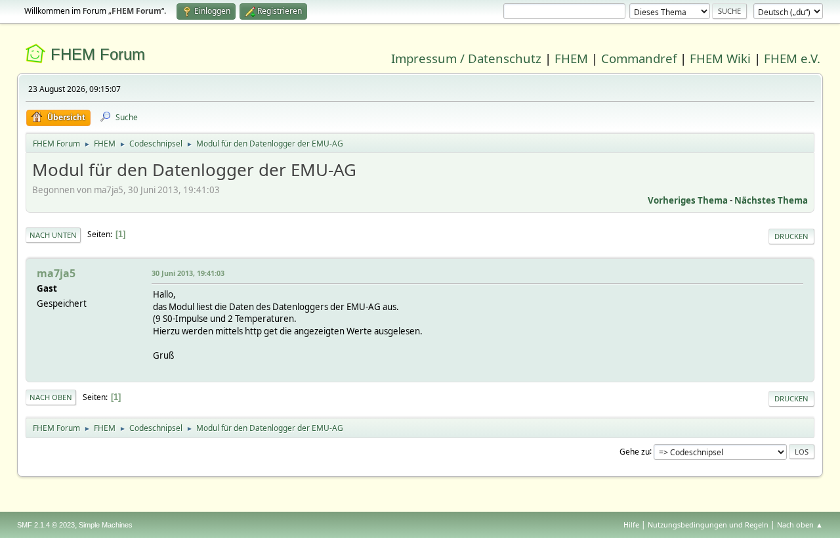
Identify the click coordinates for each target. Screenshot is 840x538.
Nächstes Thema (771, 200)
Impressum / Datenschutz (466, 58)
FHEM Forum (98, 54)
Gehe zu (635, 451)
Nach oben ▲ (800, 524)
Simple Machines (106, 525)
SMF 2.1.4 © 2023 (46, 525)
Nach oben (51, 397)
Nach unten (53, 235)
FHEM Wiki (720, 58)
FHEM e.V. (792, 58)
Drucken (791, 236)
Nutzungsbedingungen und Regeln (708, 524)
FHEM (571, 58)
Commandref (639, 58)
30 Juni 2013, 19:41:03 (188, 273)
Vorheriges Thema (688, 200)
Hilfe (631, 524)
